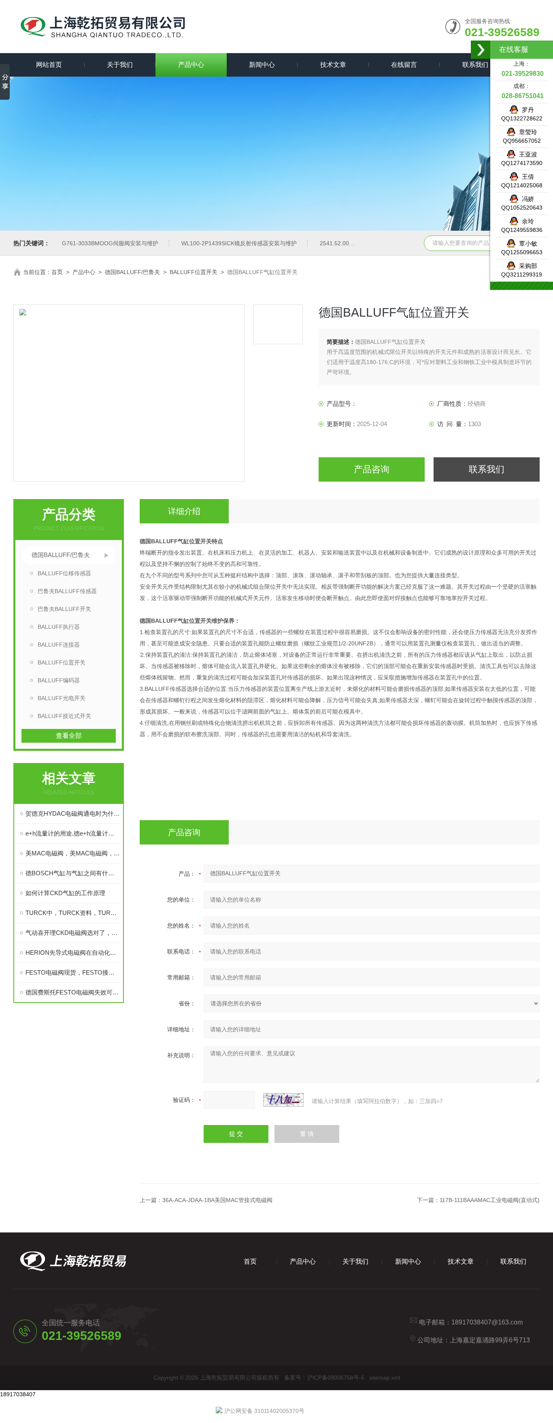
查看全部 (69, 735)
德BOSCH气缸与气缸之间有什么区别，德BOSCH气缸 (73, 873)
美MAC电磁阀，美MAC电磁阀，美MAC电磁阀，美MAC (73, 853)
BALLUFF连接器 (59, 644)
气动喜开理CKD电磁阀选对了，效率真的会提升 (73, 932)
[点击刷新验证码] (283, 1100)
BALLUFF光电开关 (61, 698)
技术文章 (333, 64)
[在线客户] (481, 50)
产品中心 (191, 64)
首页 (57, 272)
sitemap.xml (384, 1377)
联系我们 (475, 64)
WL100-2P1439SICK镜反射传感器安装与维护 (239, 243)
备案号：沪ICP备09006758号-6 (324, 1377)
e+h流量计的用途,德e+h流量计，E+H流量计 (73, 833)
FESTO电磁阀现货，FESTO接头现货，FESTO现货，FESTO (73, 972)
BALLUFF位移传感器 (64, 573)
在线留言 (404, 64)
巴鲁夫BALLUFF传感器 (67, 591)
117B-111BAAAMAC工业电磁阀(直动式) (490, 1200)
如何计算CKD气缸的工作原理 (65, 892)
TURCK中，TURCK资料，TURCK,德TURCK (73, 912)
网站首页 (49, 64)
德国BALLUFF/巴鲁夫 (132, 272)
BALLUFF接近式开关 (64, 716)
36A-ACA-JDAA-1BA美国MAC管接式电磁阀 (217, 1200)
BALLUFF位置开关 (193, 272)
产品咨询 (371, 469)
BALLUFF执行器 (59, 627)
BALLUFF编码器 (59, 680)
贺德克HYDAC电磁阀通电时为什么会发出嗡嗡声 (73, 813)
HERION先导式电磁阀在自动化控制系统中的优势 (73, 952)
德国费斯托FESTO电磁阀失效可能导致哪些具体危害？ (73, 992)
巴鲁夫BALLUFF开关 (64, 609)
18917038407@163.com (487, 1322)
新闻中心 (262, 64)
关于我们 (120, 64)
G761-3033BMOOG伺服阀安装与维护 (110, 243)
